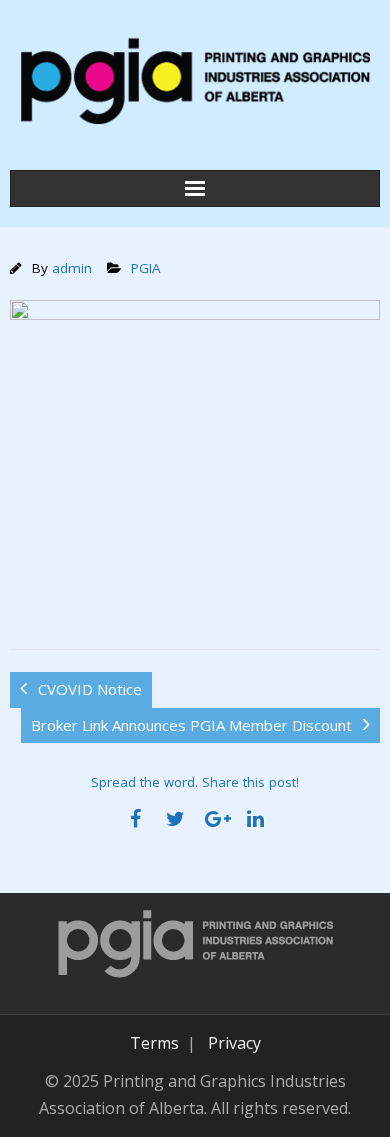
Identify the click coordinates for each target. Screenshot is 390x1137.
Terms (154, 1043)
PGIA (146, 268)
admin (72, 268)
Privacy (234, 1043)
